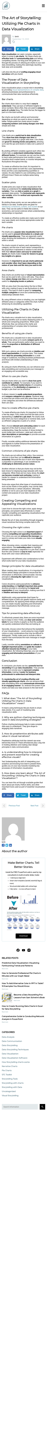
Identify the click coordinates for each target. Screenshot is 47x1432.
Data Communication (12, 1041)
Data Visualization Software (14, 1058)
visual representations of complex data (27, 90)
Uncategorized (9, 1091)
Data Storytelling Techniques (15, 1049)
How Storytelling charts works (16, 1062)
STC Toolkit (7, 1075)
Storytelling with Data (12, 1087)
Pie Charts (7, 1070)
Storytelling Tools (10, 1079)
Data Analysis (8, 1037)
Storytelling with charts (13, 1083)
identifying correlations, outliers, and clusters (20, 207)
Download (23, 936)
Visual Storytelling (10, 1095)
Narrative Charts (9, 1066)
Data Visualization (10, 1054)
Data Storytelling (10, 1045)
